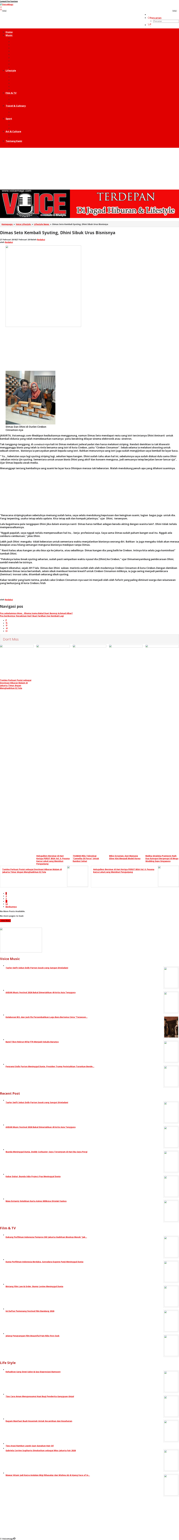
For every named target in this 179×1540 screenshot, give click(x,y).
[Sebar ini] (6, 620)
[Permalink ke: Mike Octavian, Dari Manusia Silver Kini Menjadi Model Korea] (126, 749)
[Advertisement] (89, 168)
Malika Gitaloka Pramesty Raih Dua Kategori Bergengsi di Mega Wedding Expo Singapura (161, 858)
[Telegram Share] (7, 628)
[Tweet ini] (7, 623)
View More (5, 921)
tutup (4, 11)
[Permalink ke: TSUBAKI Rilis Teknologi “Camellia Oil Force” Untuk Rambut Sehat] (89, 749)
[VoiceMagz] (6, 4)
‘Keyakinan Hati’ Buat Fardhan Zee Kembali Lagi (32, 616)
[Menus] (1, 7)
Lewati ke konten (9, 1)
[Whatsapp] (7, 631)
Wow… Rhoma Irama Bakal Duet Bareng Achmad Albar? (36, 613)
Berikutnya (11, 906)
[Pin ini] (7, 625)
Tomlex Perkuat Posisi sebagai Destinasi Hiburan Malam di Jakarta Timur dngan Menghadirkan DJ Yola (15, 684)
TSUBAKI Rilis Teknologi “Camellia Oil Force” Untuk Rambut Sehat (86, 858)
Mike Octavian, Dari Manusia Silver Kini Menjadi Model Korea (124, 857)
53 (7, 904)
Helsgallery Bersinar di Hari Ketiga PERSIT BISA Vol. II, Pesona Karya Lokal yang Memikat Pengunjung (53, 859)
